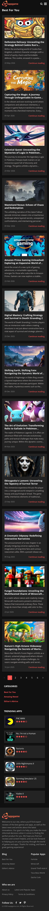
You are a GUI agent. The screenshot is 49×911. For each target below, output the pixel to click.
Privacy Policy (7, 894)
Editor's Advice (11, 701)
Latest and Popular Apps (25, 890)
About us (6, 890)
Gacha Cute (36, 877)
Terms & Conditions (26, 894)
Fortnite (34, 859)
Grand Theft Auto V (39, 868)
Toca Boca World (38, 873)
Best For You (10, 692)
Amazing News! (11, 696)
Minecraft (35, 864)
